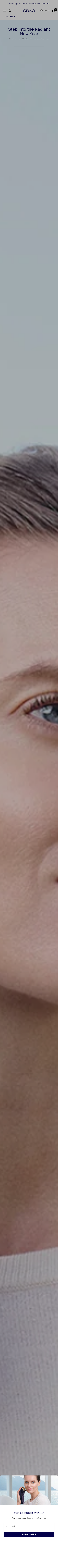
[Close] (53, 1480)
